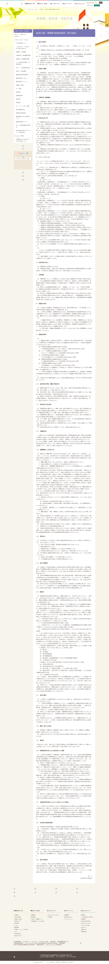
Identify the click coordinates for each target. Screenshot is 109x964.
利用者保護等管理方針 (18, 943)
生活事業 (50, 917)
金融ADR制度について (21, 121)
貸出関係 (18, 99)
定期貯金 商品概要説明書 (22, 59)
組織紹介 (83, 915)
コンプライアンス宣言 (43, 941)
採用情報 (83, 919)
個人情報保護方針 (20, 109)
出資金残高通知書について (63, 941)
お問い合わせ (90, 5)
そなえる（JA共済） (20, 136)
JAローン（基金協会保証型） (23, 67)
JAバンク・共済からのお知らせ (20, 35)
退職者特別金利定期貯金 (22, 74)
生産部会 (17, 915)
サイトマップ (34, 941)
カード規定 (18, 88)
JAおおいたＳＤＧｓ (86, 923)
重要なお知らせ (68, 917)
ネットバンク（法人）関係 (22, 106)
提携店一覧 (83, 929)
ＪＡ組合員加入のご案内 (87, 917)
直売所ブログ (18, 921)
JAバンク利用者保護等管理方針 (23, 126)
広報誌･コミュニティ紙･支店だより (21, 930)
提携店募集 (83, 931)
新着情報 (67, 915)
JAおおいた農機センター (37, 919)
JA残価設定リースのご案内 (37, 921)
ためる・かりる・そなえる (32, 9)
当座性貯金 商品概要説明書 (23, 55)
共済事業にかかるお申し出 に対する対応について (22, 140)
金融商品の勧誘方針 (21, 113)
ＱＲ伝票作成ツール (21, 43)
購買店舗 (33, 917)
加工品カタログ (18, 935)
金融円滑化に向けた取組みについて (23, 117)
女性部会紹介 (18, 933)
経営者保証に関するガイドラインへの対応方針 (23, 131)
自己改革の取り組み (86, 921)
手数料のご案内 (20, 85)
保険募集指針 (62, 943)
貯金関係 (41, 9)
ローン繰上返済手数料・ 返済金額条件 (23, 63)
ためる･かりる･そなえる (53, 915)
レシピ (16, 925)
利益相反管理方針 (40, 944)
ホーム (16, 9)
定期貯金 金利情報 (21, 52)
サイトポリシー (26, 941)
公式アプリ (83, 927)
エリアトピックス (69, 919)
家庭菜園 (17, 927)
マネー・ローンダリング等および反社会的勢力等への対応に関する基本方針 (41, 943)
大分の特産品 (18, 917)
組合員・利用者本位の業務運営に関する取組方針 (24, 944)
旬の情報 (17, 923)
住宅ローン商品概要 (21, 71)
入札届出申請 (53, 941)
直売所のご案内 (18, 919)
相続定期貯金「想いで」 (22, 78)
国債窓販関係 (19, 95)
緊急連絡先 (97, 5)
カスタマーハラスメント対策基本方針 (54, 944)
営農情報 (33, 915)
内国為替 (18, 102)
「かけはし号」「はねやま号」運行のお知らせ (22, 47)
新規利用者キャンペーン (22, 81)
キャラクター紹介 (85, 925)
